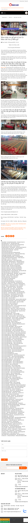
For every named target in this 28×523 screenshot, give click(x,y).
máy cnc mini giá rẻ (6, 373)
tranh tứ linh (11, 430)
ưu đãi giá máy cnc (5, 433)
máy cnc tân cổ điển (15, 379)
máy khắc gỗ (22, 404)
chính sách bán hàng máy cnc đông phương (11, 252)
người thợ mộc (21, 420)
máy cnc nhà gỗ (5, 375)
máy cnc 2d (13, 308)
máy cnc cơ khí (17, 331)
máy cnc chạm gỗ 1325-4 (15, 327)
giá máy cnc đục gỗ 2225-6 (16, 268)
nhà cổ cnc (4, 421)
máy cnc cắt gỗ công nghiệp (18, 318)
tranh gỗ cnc (14, 429)
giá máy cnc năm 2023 (6, 269)
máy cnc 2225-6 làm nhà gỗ (20, 305)
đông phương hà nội (6, 262)
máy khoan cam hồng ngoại (16, 410)
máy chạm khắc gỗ (5, 296)
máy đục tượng (12, 397)
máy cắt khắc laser (16, 290)
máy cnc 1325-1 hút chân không (8, 299)
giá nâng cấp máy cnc (6, 271)
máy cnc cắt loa (14, 321)
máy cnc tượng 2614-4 (21, 384)
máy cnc (21, 296)
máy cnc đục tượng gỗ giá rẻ (7, 352)
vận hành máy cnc (20, 434)
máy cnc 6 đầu (16, 313)
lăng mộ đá (4, 283)
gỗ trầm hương (9, 275)
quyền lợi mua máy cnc (17, 423)
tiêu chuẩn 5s (18, 427)
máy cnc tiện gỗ (16, 382)
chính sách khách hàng (20, 253)
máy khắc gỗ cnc (5, 405)
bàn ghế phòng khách (11, 242)
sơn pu (23, 426)
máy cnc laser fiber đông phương (17, 371)
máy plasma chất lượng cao (7, 414)
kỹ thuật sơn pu (19, 282)
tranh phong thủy (21, 429)
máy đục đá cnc (20, 395)
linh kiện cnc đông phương (19, 283)
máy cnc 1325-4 (12, 301)
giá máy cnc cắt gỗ (5, 266)
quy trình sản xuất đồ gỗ (7, 423)
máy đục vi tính (5, 401)
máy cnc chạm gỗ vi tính (7, 329)
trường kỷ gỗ (9, 431)
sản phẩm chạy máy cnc (14, 425)
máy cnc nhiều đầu (13, 375)
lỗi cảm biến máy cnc (14, 284)
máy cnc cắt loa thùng (6, 322)
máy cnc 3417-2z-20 (15, 309)
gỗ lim (8, 274)
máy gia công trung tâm (14, 401)
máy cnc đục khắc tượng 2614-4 (19, 345)
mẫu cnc (3, 286)
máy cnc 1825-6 (5, 303)
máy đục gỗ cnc (10, 396)
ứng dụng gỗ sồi (21, 431)
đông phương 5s (12, 261)
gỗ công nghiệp (22, 273)
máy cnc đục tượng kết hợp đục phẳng (10, 353)
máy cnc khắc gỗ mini (6, 365)
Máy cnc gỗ (3, 67)
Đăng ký (26, 1)
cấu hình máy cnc (18, 248)
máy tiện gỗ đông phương (20, 417)
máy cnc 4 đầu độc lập (13, 310)
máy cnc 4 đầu (5, 310)
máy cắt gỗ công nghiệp (7, 290)
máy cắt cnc (19, 287)
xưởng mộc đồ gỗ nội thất (21, 435)
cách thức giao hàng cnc (21, 247)
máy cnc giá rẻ (5, 357)
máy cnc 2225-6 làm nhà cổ (7, 305)
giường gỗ (16, 273)
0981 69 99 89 (5, 521)
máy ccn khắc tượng (6, 295)
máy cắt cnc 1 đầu (5, 288)
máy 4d (14, 287)
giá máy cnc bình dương (15, 265)
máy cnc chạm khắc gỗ (6, 330)
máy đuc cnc (14, 392)
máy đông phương (16, 391)
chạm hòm (16, 249)
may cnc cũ (23, 331)
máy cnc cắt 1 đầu (20, 316)
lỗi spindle (21, 284)
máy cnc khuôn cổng (6, 369)
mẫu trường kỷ (19, 286)
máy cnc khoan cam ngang (19, 368)
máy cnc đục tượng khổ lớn (7, 355)
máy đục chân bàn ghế (6, 392)
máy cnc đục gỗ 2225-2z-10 (7, 339)
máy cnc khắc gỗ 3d (14, 364)
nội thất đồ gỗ (15, 421)
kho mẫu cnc (4, 282)
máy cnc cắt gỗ (22, 317)
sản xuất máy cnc (5, 426)
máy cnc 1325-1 (12, 297)
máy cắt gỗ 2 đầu (19, 288)
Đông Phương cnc (20, 261)
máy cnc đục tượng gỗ (16, 351)
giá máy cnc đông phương (15, 266)
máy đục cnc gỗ (5, 394)
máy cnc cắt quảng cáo (6, 323)
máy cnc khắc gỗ (5, 364)
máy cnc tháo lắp (5, 381)
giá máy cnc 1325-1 (19, 264)
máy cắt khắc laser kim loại (18, 291)
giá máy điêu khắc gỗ (6, 270)
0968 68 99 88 (5, 519)
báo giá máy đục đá (15, 243)
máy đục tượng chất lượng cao (8, 399)
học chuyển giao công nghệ (7, 279)
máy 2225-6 (4, 287)
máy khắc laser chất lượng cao (8, 408)
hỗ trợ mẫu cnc (14, 277)
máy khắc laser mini (6, 410)
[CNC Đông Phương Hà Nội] (14, 4)
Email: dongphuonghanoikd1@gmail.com (12, 511)
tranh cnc (9, 429)
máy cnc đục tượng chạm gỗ (18, 349)
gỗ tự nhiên (15, 275)
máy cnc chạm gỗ (5, 327)
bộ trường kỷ (12, 247)
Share (2, 236)
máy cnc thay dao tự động (7, 382)
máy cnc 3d (23, 309)
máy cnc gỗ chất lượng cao (7, 358)
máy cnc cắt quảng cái (16, 322)
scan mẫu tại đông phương (15, 426)
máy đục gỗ (4, 396)
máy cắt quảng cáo (6, 294)
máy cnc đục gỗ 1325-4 (6, 338)
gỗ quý (17, 274)
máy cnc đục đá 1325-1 (14, 336)
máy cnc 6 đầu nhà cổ (18, 314)
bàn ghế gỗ (4, 242)
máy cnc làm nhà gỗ (6, 370)
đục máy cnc (13, 262)
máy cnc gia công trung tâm (17, 356)
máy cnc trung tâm (5, 383)
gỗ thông (3, 275)
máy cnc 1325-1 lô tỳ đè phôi (8, 300)
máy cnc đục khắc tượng (7, 345)
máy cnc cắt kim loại (6, 321)
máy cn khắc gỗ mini (14, 296)
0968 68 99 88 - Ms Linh (13, 509)
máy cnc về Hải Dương (6, 388)
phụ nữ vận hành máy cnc (15, 422)
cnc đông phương (16, 255)
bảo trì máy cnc (16, 245)
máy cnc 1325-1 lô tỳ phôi (20, 300)
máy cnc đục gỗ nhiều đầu (7, 343)
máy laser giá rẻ (5, 413)
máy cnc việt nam (5, 390)
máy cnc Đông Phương (6, 335)
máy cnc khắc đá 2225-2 (18, 361)
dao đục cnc (14, 258)
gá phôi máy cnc (20, 262)
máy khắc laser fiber (19, 408)
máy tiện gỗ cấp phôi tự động (8, 417)
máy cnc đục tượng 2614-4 (16, 348)
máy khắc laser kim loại (16, 409)
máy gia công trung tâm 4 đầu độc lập (9, 403)
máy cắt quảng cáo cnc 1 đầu (16, 294)
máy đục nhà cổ (5, 397)
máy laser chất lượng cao (12, 412)
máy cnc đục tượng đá (6, 351)
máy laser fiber (21, 412)
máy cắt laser (4, 292)
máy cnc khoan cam (16, 366)
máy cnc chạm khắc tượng (7, 331)
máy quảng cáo (5, 416)
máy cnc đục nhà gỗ (17, 347)
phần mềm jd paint (5, 422)
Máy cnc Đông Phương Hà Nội (18, 335)
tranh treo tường (5, 430)
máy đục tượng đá (19, 399)
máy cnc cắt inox (16, 320)
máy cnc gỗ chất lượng (19, 357)
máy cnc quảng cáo (6, 379)
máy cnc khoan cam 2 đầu (7, 368)
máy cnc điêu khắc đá (6, 334)
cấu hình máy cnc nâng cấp (7, 249)
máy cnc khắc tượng (16, 365)
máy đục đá (13, 395)
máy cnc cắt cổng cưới (6, 317)
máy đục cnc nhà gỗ (6, 395)
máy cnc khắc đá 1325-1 (7, 361)
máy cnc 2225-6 (14, 304)
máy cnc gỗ (11, 357)
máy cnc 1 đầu (5, 297)
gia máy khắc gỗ (14, 270)
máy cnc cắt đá (15, 317)
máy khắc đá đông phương (13, 404)
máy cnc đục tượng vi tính (19, 355)
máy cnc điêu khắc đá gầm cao (18, 334)
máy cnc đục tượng (6, 348)
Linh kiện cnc (10, 283)
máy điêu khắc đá (19, 390)
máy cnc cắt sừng (12, 325)
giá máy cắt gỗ (5, 264)
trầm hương (4, 429)
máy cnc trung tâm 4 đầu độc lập (8, 384)
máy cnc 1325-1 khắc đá (21, 299)
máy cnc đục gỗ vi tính (18, 343)
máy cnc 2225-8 (15, 307)
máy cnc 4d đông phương (7, 313)
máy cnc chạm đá (18, 326)
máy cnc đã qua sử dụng (20, 332)
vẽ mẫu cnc (4, 435)
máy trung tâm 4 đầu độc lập (7, 418)
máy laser (4, 412)
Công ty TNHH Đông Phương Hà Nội (9, 257)
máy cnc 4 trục (22, 310)
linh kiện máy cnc (5, 284)
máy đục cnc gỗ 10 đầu (14, 394)
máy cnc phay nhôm (16, 377)
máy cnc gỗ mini (17, 358)
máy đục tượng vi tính (15, 400)
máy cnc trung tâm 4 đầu (15, 383)
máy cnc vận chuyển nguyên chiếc (18, 386)
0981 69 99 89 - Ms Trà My (13, 508)
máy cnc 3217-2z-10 (20, 308)
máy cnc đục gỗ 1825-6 (17, 338)
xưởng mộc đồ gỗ (11, 435)
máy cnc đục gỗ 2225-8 (6, 340)
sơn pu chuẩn (4, 427)
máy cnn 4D (12, 390)
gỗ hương (4, 274)
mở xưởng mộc (17, 418)
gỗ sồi (21, 274)
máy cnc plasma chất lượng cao (15, 378)
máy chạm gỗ (20, 295)
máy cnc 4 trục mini (6, 312)
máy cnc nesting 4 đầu (15, 373)
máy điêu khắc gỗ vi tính (7, 391)
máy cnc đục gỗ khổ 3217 (7, 342)
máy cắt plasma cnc (21, 292)
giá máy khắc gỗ (22, 270)
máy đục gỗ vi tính (18, 396)
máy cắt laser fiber (12, 292)
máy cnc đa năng (10, 332)
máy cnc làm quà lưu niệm (16, 370)
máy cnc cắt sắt (5, 325)
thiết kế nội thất (11, 427)
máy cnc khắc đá (16, 360)
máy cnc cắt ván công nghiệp (8, 326)
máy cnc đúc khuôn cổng (7, 347)
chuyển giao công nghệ (6, 255)
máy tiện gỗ (11, 416)
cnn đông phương (19, 256)
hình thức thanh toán (6, 277)
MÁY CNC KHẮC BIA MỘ (7, 360)
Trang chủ (4, 17)
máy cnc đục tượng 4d (6, 349)
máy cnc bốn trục (12, 316)
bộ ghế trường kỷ (5, 247)
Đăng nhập (22, 1)
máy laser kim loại (13, 413)
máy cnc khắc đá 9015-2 (18, 362)
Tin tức (10, 17)
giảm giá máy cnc (15, 271)
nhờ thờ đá (9, 421)
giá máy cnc (11, 264)
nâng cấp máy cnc (13, 420)
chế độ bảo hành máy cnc (7, 251)
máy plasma (20, 413)
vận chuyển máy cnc (14, 433)
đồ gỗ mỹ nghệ (5, 261)
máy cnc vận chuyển (6, 386)
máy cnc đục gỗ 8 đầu (16, 340)
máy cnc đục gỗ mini (17, 342)
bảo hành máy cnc (5, 244)
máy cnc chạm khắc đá (17, 329)
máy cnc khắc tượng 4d (6, 366)
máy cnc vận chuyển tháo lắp (8, 387)
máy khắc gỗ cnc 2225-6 (15, 405)
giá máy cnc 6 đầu (5, 265)
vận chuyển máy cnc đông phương (9, 434)
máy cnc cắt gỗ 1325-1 (6, 318)
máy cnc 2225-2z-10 (13, 303)
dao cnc (9, 258)
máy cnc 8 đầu (5, 316)
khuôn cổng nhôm (11, 282)
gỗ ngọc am (12, 274)
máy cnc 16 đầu (20, 301)
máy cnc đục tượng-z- (6, 356)
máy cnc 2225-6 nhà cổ (6, 307)
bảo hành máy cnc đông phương (17, 244)
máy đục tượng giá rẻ (6, 400)
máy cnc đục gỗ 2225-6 (19, 339)
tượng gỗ (15, 431)
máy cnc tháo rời (13, 381)
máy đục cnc (20, 392)
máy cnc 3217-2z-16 (6, 309)
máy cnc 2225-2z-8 (6, 304)
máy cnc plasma (5, 378)
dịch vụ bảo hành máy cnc (7, 260)
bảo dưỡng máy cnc (6, 243)
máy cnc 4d (13, 312)
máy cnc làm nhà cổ (15, 369)
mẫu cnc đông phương (10, 286)
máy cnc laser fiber (5, 371)
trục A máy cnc (18, 430)
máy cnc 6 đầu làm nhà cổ (7, 314)
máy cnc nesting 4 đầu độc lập (8, 374)
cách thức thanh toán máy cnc (8, 248)
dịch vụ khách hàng (17, 260)
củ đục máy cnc (21, 257)
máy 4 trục (10, 287)
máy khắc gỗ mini (5, 407)
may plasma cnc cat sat (19, 414)
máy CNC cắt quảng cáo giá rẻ (18, 323)
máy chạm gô (14, 295)
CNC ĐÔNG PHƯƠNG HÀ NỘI (8, 256)
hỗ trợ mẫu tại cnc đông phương (8, 278)
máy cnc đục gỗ (23, 336)
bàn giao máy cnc (21, 242)
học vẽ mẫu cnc (18, 281)
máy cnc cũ (4, 332)
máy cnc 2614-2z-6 (6, 308)
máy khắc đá (4, 404)
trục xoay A (4, 431)
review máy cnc (5, 425)
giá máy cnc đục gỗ (6, 268)
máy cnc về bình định (19, 387)
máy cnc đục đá (5, 336)
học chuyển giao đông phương (8, 281)
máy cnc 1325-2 (5, 301)
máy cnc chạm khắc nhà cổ (17, 330)
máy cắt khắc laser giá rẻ (7, 291)
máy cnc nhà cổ (18, 374)
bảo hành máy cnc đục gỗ (7, 245)
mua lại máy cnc (5, 420)
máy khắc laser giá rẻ (6, 409)
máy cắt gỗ (12, 288)
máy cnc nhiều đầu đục (6, 377)
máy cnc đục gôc (5, 344)
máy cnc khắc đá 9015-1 (7, 362)
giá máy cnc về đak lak (16, 269)
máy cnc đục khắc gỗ (14, 344)
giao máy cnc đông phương (7, 273)
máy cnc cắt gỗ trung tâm (7, 320)
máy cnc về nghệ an (16, 388)
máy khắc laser (13, 407)
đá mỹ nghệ (4, 258)
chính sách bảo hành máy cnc (8, 253)
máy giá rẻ (20, 403)
